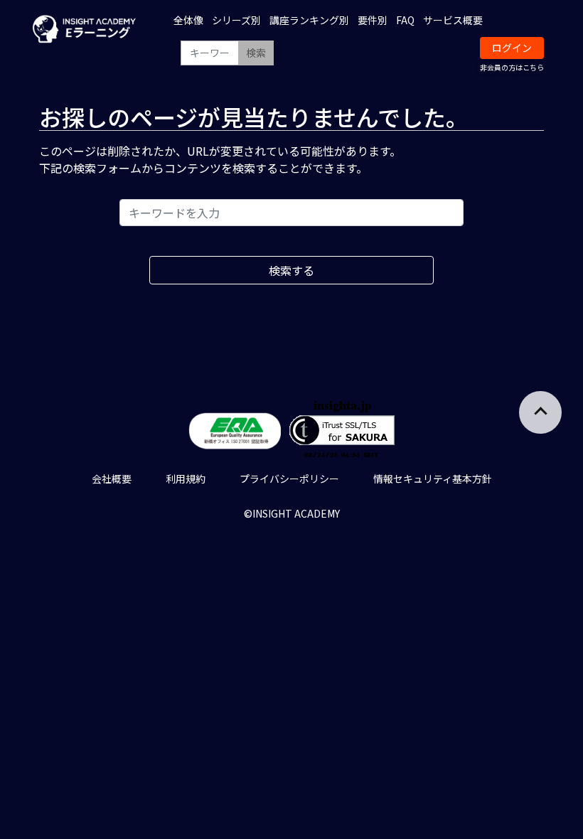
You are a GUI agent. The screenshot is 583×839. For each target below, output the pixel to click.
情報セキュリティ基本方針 (432, 478)
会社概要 (112, 478)
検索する (291, 270)
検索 (256, 53)
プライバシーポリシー (289, 478)
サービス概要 (453, 20)
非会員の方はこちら (512, 67)
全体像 (188, 20)
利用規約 (185, 478)
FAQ (405, 20)
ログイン (512, 48)
